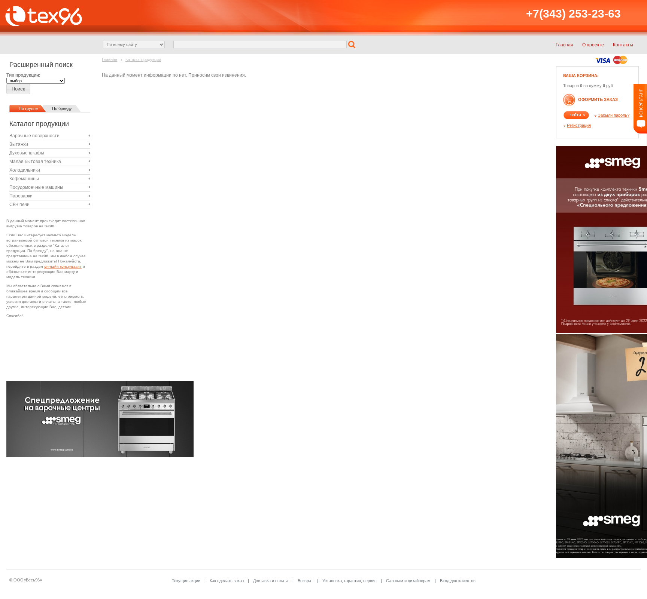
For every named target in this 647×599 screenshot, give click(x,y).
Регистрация (579, 125)
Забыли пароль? (613, 115)
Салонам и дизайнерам (408, 580)
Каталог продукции (143, 59)
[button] (353, 44)
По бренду (62, 108)
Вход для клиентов (458, 580)
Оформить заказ (598, 99)
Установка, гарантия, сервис (349, 580)
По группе (28, 108)
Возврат (305, 580)
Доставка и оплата (270, 580)
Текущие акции (186, 580)
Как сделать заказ (227, 580)
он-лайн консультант (63, 266)
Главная (109, 59)
